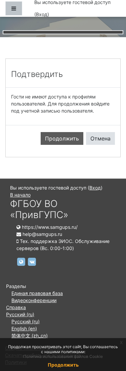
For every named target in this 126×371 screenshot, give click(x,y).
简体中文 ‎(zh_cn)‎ (29, 335)
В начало (20, 195)
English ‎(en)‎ (24, 328)
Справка (16, 307)
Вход (41, 14)
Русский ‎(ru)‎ (20, 314)
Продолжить (62, 138)
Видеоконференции (33, 300)
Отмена (100, 138)
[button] (110, 338)
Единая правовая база (37, 293)
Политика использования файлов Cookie (63, 356)
